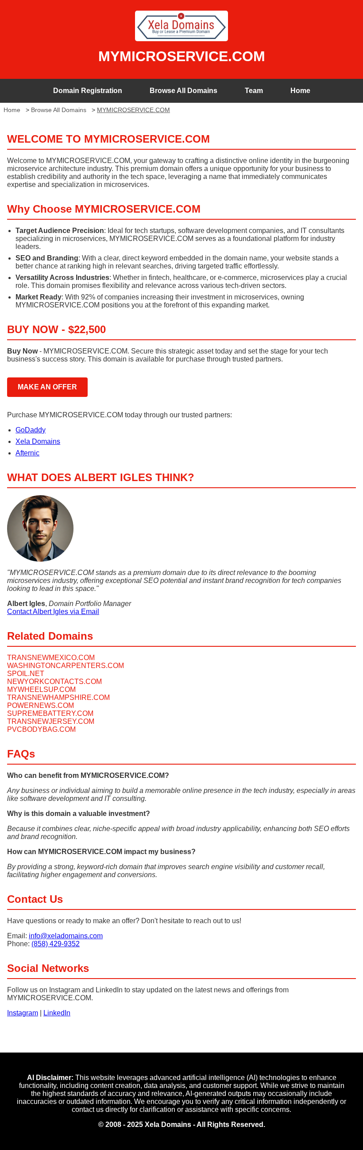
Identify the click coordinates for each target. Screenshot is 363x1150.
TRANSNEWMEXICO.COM (51, 657)
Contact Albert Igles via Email (53, 611)
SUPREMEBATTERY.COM (50, 713)
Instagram (22, 1013)
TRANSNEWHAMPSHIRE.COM (58, 697)
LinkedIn (56, 1013)
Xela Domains (37, 441)
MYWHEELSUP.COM (41, 689)
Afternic (27, 453)
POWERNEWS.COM (40, 705)
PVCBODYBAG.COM (41, 729)
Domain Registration (87, 90)
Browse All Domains (183, 90)
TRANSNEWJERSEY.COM (50, 721)
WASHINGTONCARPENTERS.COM (65, 665)
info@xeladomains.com (66, 936)
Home (300, 90)
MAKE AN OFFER (47, 387)
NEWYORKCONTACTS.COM (54, 681)
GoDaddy (30, 430)
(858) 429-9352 (55, 944)
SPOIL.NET (25, 673)
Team (254, 90)
